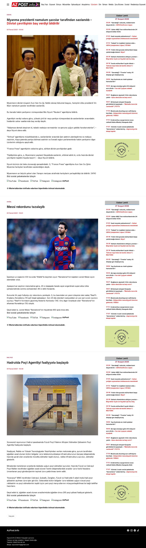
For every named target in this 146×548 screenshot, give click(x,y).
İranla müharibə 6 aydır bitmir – (120, 66)
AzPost (65, 181)
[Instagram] (131, 530)
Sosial (9, 202)
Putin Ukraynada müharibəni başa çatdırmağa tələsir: (121, 51)
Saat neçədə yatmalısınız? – (122, 37)
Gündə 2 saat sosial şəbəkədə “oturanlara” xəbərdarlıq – (121, 129)
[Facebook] (128, 530)
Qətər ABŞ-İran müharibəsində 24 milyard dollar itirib (121, 31)
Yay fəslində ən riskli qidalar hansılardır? (119, 80)
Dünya (9, 15)
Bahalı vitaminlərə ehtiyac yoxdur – (122, 58)
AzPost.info (13, 530)
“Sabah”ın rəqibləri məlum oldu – (121, 44)
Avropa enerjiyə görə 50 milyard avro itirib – (120, 88)
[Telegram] (135, 530)
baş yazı (11, 516)
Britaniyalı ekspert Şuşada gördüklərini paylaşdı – (121, 104)
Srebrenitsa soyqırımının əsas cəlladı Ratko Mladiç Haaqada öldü (120, 121)
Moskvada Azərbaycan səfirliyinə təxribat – (121, 113)
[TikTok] (138, 530)
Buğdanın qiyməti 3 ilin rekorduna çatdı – (121, 96)
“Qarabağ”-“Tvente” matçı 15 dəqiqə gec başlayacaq (119, 74)
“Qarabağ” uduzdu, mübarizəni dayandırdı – (120, 24)
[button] (8, 4)
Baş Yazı (10, 357)
